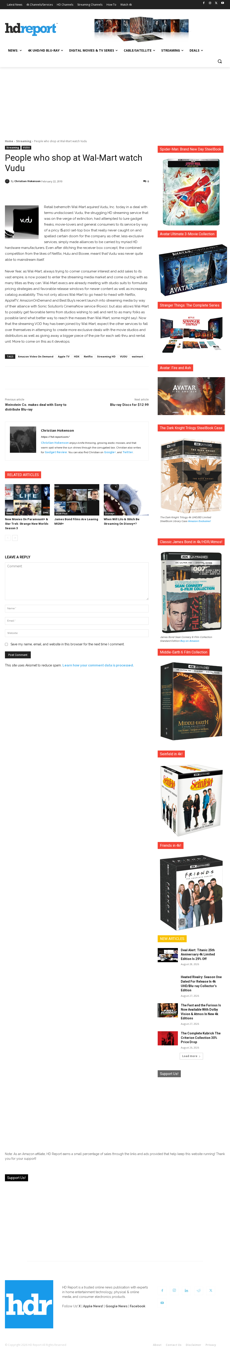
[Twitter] (216, 3)
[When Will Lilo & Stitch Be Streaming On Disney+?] (126, 500)
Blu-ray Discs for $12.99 (129, 405)
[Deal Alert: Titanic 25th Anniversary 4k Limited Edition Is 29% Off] (168, 955)
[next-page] (15, 538)
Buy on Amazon (189, 640)
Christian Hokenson (27, 181)
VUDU (26, 147)
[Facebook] (203, 3)
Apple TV (63, 356)
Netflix (88, 356)
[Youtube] (222, 3)
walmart (137, 356)
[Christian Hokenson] (8, 181)
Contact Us (173, 1345)
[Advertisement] (115, 100)
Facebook (137, 1306)
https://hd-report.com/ (55, 436)
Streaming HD (106, 356)
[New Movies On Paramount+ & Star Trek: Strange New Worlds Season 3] (27, 500)
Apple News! (93, 1306)
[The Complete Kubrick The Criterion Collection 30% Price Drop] (168, 1038)
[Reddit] (198, 1290)
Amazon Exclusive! (199, 521)
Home (9, 141)
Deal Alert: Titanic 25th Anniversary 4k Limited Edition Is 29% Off (198, 954)
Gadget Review (56, 452)
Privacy (211, 1345)
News (9, 513)
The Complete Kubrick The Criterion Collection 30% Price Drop (201, 1037)
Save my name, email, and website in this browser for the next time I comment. (67, 644)
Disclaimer (193, 1345)
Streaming (23, 141)
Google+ (110, 452)
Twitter (127, 452)
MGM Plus (61, 513)
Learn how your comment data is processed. (98, 665)
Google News (116, 1306)
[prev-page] (8, 538)
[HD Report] (31, 29)
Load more (189, 1056)
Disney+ (109, 513)
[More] (123, 192)
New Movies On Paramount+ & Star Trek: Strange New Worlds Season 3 (26, 524)
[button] (219, 61)
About (157, 1345)
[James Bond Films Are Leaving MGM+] (76, 500)
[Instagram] (210, 3)
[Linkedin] (186, 1290)
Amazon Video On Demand (35, 356)
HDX (76, 356)
